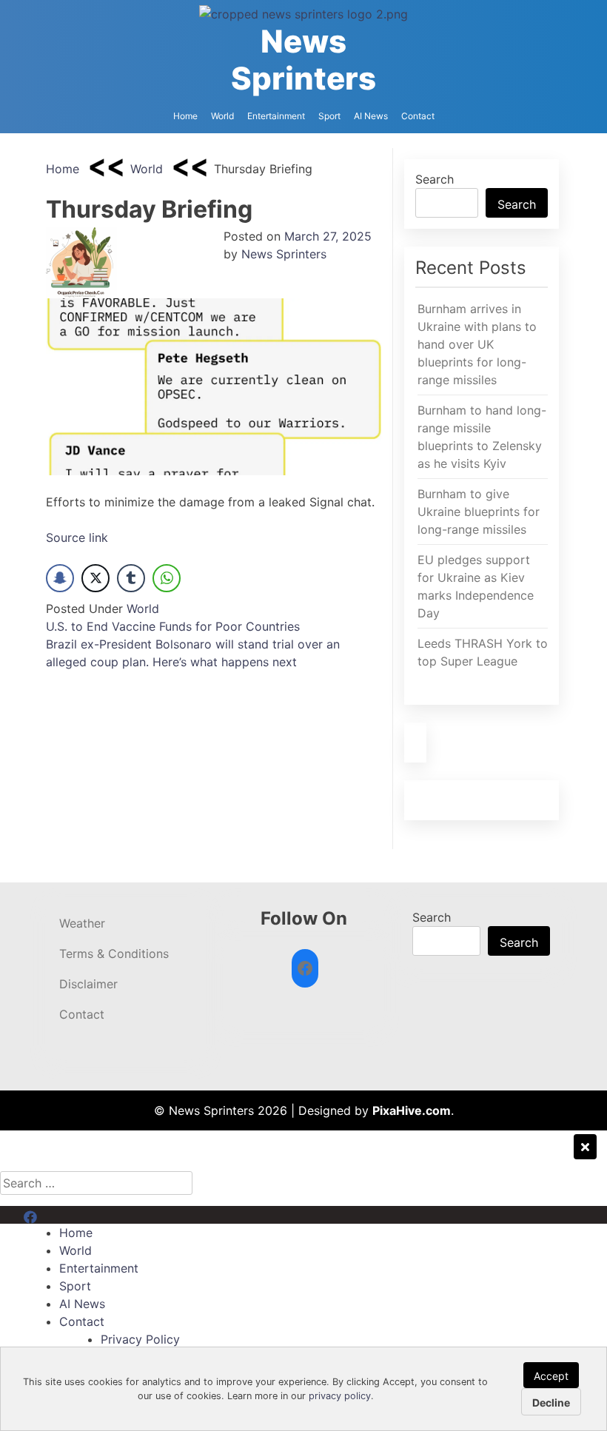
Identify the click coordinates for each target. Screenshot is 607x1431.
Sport (329, 115)
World (222, 115)
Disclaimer (88, 983)
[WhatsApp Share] (166, 578)
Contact (418, 115)
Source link (77, 537)
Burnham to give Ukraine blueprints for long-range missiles (478, 511)
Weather (82, 923)
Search (434, 179)
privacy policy (340, 1395)
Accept (551, 1376)
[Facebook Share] (60, 578)
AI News (371, 115)
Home (185, 115)
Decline (551, 1402)
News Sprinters (303, 59)
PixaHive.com (411, 1110)
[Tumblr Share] (131, 578)
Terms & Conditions (114, 953)
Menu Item (53, 1214)
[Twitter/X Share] (95, 578)
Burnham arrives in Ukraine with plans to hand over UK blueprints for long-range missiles (477, 344)
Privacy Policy (140, 1339)
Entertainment (276, 115)
